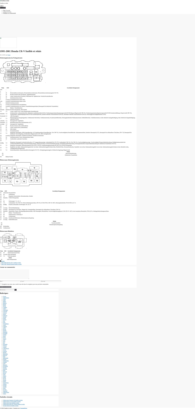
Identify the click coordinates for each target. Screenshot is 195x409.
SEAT (4, 378)
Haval (4, 329)
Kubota (5, 345)
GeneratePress (23, 408)
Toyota (4, 389)
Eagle (4, 318)
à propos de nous (7, 11)
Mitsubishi (5, 358)
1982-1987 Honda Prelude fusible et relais (11, 264)
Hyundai (5, 333)
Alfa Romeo (6, 297)
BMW (4, 302)
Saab (4, 374)
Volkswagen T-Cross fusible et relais (12, 401)
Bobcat (4, 303)
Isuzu (4, 336)
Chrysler (5, 311)
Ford (4, 322)
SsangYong (6, 382)
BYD (4, 306)
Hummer (5, 332)
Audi (4, 300)
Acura (4, 296)
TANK (4, 387)
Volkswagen (6, 392)
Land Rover (6, 348)
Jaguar (4, 339)
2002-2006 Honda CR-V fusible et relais (11, 262)
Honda (2, 261)
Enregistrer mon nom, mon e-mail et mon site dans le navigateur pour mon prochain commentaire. (25, 284)
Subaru (4, 384)
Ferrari (4, 319)
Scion (4, 377)
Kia (4, 343)
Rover (4, 373)
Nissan (4, 359)
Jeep (4, 341)
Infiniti (4, 334)
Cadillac (5, 307)
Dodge (4, 317)
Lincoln (5, 351)
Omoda (5, 362)
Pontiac (5, 367)
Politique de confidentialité (9, 13)
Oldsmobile (6, 360)
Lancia (4, 347)
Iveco (4, 337)
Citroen (5, 312)
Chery (4, 308)
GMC (4, 328)
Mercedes (5, 354)
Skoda (4, 380)
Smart (4, 381)
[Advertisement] (97, 25)
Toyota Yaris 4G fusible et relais (10, 405)
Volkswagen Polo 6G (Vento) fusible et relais (14, 404)
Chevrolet (5, 310)
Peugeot (5, 365)
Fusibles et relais (4, 3)
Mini (4, 356)
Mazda (4, 352)
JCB (4, 340)
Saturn (4, 376)
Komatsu (5, 344)
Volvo (4, 393)
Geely (4, 325)
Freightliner (6, 323)
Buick (4, 304)
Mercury (5, 355)
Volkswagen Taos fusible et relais (11, 403)
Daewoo (5, 315)
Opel (4, 363)
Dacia (4, 314)
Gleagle (5, 326)
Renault (5, 371)
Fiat (4, 321)
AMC (4, 299)
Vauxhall (5, 391)
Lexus (4, 349)
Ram (4, 370)
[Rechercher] (15, 290)
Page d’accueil (6, 10)
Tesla (4, 388)
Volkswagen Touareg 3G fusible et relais (13, 400)
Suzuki (4, 385)
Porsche (5, 369)
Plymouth (5, 366)
